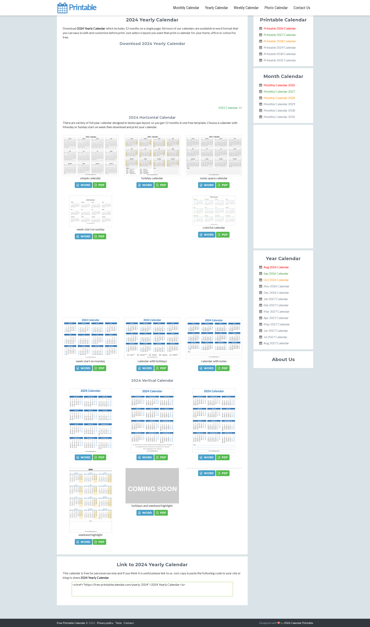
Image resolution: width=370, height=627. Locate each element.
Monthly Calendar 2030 (279, 110)
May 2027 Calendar (277, 324)
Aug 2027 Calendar (276, 343)
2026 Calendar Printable (298, 622)
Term (118, 622)
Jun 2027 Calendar (276, 330)
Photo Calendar (276, 7)
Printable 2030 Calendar (280, 54)
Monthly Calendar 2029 (279, 104)
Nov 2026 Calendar (276, 286)
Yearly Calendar (216, 7)
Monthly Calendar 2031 (279, 116)
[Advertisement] (152, 75)
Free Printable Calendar (71, 622)
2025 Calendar (228, 107)
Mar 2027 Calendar (276, 311)
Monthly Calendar (186, 7)
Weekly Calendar (246, 7)
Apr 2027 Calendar (276, 318)
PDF (101, 185)
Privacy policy (105, 622)
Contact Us (301, 7)
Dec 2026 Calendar (276, 292)
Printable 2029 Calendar (280, 47)
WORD (85, 185)
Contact (129, 622)
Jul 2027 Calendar (275, 337)
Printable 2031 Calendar (280, 60)
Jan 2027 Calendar (276, 299)
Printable (82, 6)
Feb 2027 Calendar (276, 305)
